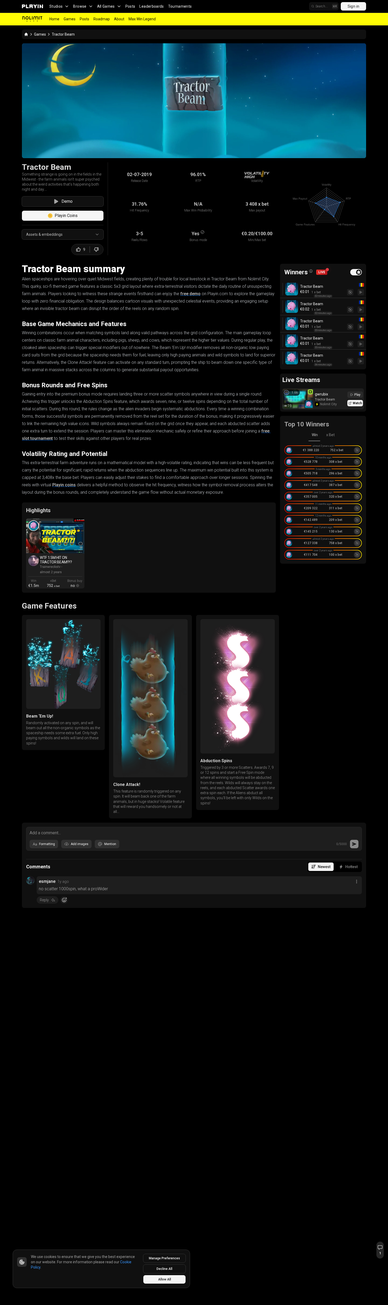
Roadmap (101, 19)
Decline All (164, 1269)
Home (54, 19)
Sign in (353, 6)
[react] (64, 900)
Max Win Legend (142, 19)
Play (357, 395)
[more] (356, 881)
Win (315, 435)
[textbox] (194, 832)
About (119, 19)
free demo (190, 293)
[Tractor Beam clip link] (33, 525)
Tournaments (180, 6)
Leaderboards (151, 6)
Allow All (164, 1279)
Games (69, 19)
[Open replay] (361, 292)
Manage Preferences (164, 1258)
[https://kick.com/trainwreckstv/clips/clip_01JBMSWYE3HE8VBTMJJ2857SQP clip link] (55, 535)
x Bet (330, 435)
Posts (130, 6)
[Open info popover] (311, 271)
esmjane (47, 881)
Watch (357, 403)
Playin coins (64, 484)
